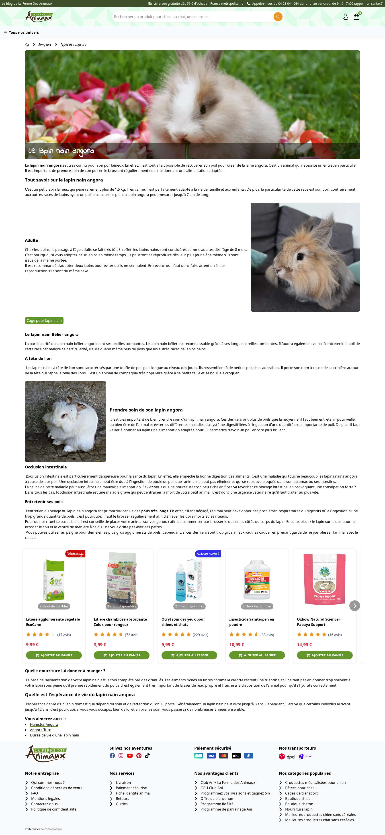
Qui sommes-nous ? (48, 782)
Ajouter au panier (57, 655)
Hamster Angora (44, 724)
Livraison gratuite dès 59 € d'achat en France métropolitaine (198, 3)
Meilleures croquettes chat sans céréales (319, 819)
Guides (122, 803)
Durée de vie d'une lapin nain (54, 735)
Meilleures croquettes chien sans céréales (320, 814)
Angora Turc (40, 729)
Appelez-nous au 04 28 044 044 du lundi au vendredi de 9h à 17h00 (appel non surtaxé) (317, 3)
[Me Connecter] (345, 16)
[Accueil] (27, 44)
